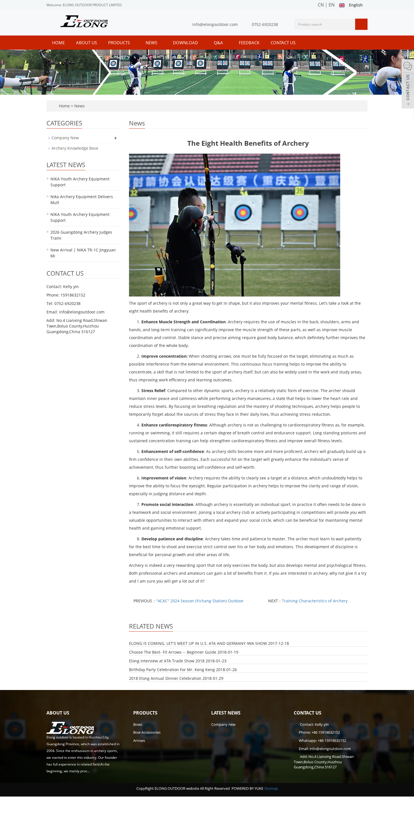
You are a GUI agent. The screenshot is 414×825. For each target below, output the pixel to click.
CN (321, 5)
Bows (137, 724)
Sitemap (271, 788)
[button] (132, 42)
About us (86, 42)
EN (332, 5)
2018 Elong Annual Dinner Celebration (165, 678)
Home (58, 42)
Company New (65, 137)
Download (186, 42)
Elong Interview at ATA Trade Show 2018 (166, 660)
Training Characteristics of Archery (315, 600)
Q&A (219, 42)
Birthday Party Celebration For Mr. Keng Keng (172, 669)
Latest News (226, 713)
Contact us (283, 42)
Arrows (139, 740)
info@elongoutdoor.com (215, 24)
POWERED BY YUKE (248, 788)
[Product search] (361, 24)
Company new (223, 724)
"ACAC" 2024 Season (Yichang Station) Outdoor (200, 600)
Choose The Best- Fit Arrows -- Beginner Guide (172, 652)
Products (119, 42)
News (152, 42)
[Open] (408, 84)
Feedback (249, 42)
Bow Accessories (147, 732)
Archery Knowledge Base (75, 148)
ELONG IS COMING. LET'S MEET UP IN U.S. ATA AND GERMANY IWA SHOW (198, 643)
